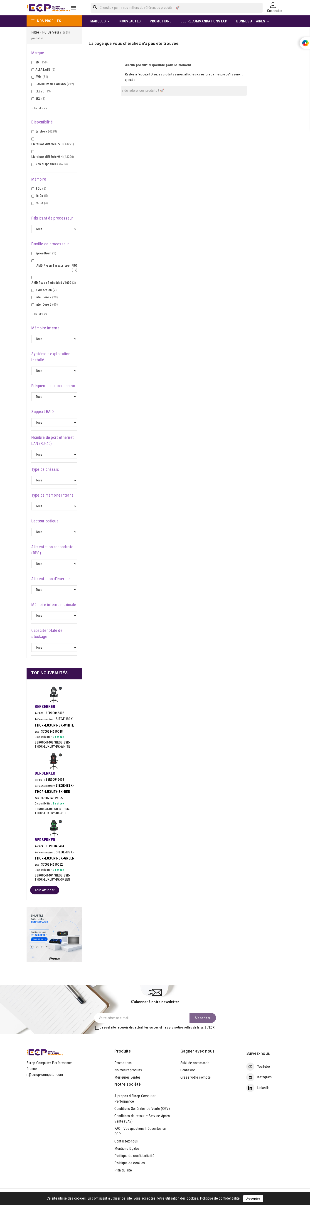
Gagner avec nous (197, 1051)
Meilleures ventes (127, 1077)
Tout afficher (44, 890)
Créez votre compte (195, 1077)
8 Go (40, 188)
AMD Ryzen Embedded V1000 (53, 283)
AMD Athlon (46, 290)
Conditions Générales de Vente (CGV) (142, 1108)
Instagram (264, 1077)
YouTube (263, 1066)
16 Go (41, 196)
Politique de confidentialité (134, 1156)
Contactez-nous (126, 1141)
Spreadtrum (45, 253)
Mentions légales (126, 1148)
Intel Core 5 (46, 304)
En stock (46, 131)
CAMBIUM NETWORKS (54, 84)
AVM (41, 77)
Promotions (123, 1063)
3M (41, 62)
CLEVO (43, 91)
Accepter (253, 1198)
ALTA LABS (45, 69)
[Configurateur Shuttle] (54, 934)
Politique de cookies (129, 1163)
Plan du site (123, 1170)
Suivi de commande (194, 1063)
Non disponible (51, 164)
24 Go (41, 203)
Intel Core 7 (46, 297)
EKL (40, 98)
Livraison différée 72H (52, 144)
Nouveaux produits (128, 1070)
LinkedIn (263, 1088)
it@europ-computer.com (45, 1074)
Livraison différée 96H (52, 157)
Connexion (188, 1070)
